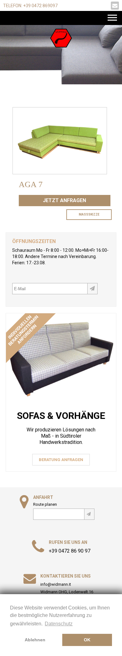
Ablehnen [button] (35, 639)
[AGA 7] (60, 171)
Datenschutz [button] (59, 623)
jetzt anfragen (64, 200)
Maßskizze (89, 214)
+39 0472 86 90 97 (69, 551)
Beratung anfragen (61, 459)
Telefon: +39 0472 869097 (30, 5)
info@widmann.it (55, 584)
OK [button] (87, 639)
